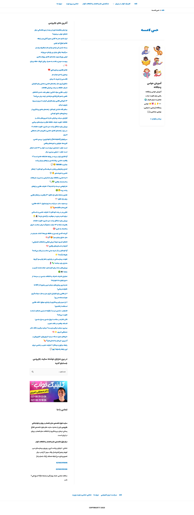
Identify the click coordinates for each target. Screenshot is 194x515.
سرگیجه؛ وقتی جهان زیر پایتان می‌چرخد (54, 52)
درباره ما (59, 4)
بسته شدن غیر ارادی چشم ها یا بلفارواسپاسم (51, 47)
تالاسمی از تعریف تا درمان (58, 79)
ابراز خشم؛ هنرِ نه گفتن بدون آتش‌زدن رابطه (52, 38)
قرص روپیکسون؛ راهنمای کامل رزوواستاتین (52, 57)
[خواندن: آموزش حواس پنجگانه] (152, 61)
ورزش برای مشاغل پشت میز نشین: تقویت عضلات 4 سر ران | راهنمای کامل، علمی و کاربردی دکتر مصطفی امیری (49, 130)
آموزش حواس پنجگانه (154, 85)
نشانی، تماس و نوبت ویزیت (81, 495)
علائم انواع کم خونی (60, 43)
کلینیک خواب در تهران (122, 4)
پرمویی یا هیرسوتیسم (59, 74)
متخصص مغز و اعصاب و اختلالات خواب (95, 4)
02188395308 (61, 469)
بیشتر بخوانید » (155, 119)
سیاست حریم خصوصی (109, 495)
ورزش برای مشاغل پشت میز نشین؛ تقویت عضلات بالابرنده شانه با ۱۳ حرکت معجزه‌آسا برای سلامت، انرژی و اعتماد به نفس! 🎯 (48, 225)
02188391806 (61, 463)
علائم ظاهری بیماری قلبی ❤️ (57, 70)
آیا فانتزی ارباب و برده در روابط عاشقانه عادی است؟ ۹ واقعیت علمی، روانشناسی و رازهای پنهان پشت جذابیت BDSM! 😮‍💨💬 (49, 160)
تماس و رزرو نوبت (72, 4)
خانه (135, 4)
